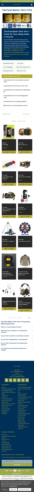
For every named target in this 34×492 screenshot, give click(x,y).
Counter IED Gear (23, 405)
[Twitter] (10, 380)
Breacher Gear (22, 422)
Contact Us (5, 395)
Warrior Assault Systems (9, 436)
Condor (4, 441)
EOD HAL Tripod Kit (8, 241)
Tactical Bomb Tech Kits (25, 397)
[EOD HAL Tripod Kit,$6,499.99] (9, 228)
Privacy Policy (6, 408)
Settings (4, 489)
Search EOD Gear (7, 400)
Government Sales (7, 399)
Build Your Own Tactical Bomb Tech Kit (15, 105)
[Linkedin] (19, 380)
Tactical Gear (22, 415)
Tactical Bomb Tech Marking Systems (15, 101)
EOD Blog (4, 412)
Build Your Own (21, 70)
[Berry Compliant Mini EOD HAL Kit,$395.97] (9, 196)
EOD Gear (4, 434)
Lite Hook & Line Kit (25, 241)
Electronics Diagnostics (23, 67)
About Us (4, 397)
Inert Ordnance (22, 407)
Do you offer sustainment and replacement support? (14, 343)
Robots (20, 403)
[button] (17, 20)
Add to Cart (25, 152)
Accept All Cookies (24, 489)
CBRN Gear (21, 425)
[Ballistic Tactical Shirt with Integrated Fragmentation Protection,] (25, 261)
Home (3, 387)
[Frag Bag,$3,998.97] (9, 132)
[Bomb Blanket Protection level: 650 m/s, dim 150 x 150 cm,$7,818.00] (9, 261)
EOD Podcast (5, 410)
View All (4, 451)
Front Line (20, 63)
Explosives (21, 408)
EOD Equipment (22, 399)
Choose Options (9, 152)
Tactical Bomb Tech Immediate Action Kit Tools (16, 81)
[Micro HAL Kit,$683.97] (25, 132)
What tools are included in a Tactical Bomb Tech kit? (14, 331)
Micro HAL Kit (23, 144)
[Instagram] (15, 380)
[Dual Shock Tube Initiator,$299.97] (9, 164)
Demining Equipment (24, 402)
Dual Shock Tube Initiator (7, 177)
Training (20, 428)
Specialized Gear (23, 427)
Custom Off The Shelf (24, 389)
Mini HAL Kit (22, 209)
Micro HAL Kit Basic (25, 177)
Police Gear (21, 418)
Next (29, 317)
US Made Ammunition (24, 413)
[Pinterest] (23, 380)
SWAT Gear (21, 420)
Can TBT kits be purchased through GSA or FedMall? (14, 349)
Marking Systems (8, 70)
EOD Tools (21, 400)
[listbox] (24, 121)
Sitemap (4, 413)
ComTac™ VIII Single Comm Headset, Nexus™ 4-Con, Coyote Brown (24, 305)
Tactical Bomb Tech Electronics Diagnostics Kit (16, 90)
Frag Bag (5, 144)
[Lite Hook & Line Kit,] (25, 228)
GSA (19, 392)
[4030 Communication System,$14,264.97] (9, 290)
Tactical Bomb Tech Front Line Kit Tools (15, 86)
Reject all (13, 489)
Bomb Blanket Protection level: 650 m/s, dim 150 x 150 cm (8, 276)
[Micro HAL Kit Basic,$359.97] (25, 164)
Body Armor (21, 417)
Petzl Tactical (6, 439)
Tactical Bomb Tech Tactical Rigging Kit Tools (15, 96)
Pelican (4, 438)
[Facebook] (6, 380)
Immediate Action (8, 63)
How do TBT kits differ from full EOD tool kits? (15, 336)
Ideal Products (6, 444)
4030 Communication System (8, 302)
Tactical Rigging (8, 67)
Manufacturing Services (25, 387)
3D (18, 390)
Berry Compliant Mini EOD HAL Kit (8, 209)
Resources (5, 402)
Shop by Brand (22, 394)
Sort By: (14, 121)
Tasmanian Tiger (7, 446)
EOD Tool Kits (22, 395)
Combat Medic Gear (23, 423)
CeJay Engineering (7, 449)
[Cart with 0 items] (29, 4)
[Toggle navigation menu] (4, 4)
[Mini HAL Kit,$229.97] (25, 196)
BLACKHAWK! (5, 443)
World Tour (5, 407)
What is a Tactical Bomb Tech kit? (11, 327)
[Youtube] (27, 380)
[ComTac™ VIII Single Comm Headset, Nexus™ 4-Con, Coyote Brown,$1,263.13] (25, 290)
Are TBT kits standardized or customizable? (14, 339)
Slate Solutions (6, 448)
